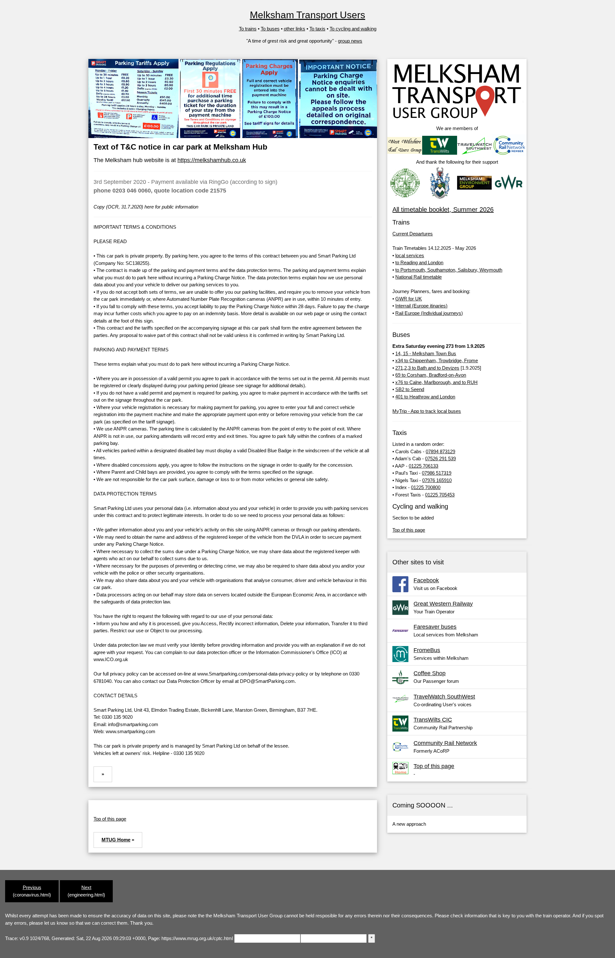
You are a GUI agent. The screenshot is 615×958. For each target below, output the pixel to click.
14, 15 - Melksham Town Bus (425, 353)
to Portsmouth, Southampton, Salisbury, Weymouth (448, 270)
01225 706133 (423, 466)
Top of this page (110, 819)
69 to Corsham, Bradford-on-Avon (430, 375)
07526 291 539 (440, 458)
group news (350, 41)
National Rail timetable (418, 277)
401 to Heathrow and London (425, 396)
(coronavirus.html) (32, 891)
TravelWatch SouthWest (444, 696)
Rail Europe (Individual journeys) (429, 313)
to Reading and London (419, 262)
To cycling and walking (353, 28)
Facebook (426, 580)
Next (86, 887)
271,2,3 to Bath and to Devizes (427, 368)
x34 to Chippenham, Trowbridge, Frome (436, 360)
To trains (248, 28)
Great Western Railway (443, 604)
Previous (32, 887)
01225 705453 (440, 494)
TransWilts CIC (433, 719)
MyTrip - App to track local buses (426, 411)
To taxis (317, 28)
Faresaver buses (435, 627)
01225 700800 (425, 487)
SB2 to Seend (409, 389)
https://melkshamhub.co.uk (211, 160)
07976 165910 (437, 480)
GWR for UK (408, 298)
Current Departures (412, 233)
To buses (270, 28)
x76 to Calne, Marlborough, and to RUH (436, 382)
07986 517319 (436, 473)
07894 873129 (440, 451)
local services (409, 255)
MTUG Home (116, 839)
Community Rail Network (445, 743)
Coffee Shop (430, 673)
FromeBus (427, 650)
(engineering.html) (86, 891)
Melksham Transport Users (307, 15)
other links (294, 28)
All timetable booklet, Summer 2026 (443, 209)
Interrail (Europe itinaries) (421, 305)
